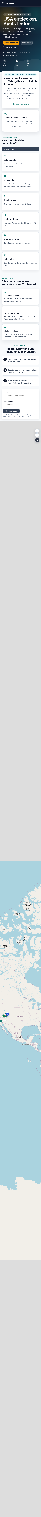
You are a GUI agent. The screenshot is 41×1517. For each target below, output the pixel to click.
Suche (5, 392)
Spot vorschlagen (11, 48)
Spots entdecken (11, 43)
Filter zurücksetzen (11, 411)
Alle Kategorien (8, 149)
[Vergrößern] (37, 431)
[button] (7, 1014)
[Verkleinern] (37, 435)
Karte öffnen (26, 43)
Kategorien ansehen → (22, 104)
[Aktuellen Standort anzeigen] (37, 440)
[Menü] (37, 3)
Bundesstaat (8, 401)
